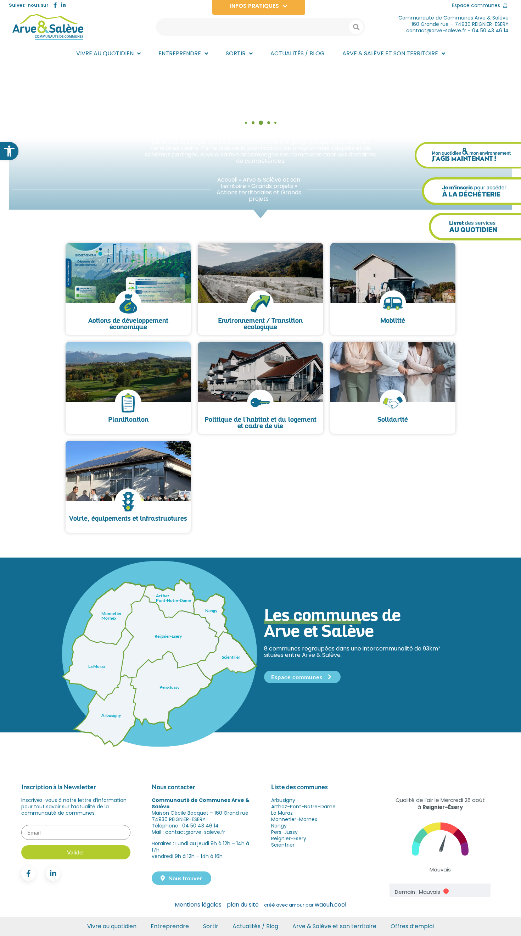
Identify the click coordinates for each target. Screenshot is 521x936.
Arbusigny (283, 800)
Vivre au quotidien (111, 926)
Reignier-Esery (288, 838)
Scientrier (283, 845)
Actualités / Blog (255, 926)
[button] (9, 151)
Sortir (210, 926)
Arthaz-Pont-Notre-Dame (303, 806)
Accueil (227, 180)
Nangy (279, 826)
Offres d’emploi (412, 926)
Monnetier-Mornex (294, 819)
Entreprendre (170, 926)
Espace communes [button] (297, 677)
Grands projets (272, 186)
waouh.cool (330, 905)
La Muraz (282, 813)
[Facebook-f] (55, 5)
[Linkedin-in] (63, 5)
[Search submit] (356, 27)
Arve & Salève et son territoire (334, 926)
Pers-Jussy (284, 832)
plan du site (243, 905)
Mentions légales (198, 905)
